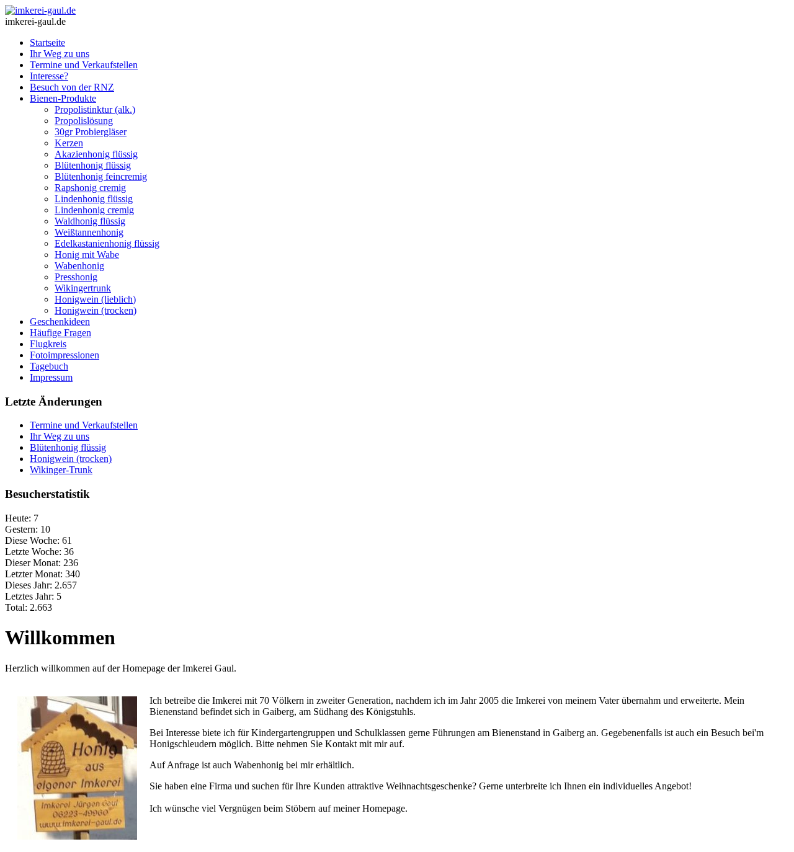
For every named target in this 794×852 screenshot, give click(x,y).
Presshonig (76, 277)
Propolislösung (84, 120)
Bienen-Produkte (63, 98)
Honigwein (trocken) (95, 310)
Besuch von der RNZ (72, 87)
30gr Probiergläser (91, 131)
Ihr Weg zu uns (59, 53)
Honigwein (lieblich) (95, 299)
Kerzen (69, 143)
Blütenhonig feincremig (101, 176)
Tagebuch (49, 366)
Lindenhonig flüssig (94, 198)
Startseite (47, 42)
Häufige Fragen (60, 332)
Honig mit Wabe (87, 254)
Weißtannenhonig (89, 232)
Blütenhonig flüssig (93, 165)
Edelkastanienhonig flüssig (107, 243)
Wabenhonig (79, 265)
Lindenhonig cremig (94, 210)
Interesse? (49, 76)
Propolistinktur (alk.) (95, 109)
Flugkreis (48, 344)
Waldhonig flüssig (90, 221)
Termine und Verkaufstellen (84, 65)
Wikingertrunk (83, 288)
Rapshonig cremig (90, 187)
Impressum (51, 377)
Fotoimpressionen (64, 355)
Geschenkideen (60, 321)
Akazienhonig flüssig (96, 154)
